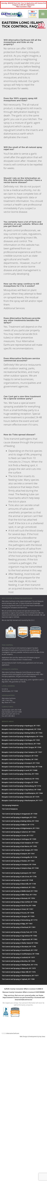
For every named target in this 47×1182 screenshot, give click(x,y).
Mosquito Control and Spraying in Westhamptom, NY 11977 (22, 800)
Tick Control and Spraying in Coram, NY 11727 (17, 835)
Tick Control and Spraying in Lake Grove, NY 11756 (19, 877)
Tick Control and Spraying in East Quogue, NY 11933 (20, 850)
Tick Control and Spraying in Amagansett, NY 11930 (19, 814)
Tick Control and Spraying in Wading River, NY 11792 (20, 965)
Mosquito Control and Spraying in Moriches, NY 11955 (20, 774)
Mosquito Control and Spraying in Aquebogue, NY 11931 (21, 726)
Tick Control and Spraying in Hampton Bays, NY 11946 (20, 868)
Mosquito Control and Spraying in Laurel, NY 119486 (19, 770)
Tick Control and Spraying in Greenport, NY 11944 (19, 864)
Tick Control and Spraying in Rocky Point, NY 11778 (19, 932)
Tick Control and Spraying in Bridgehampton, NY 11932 (20, 828)
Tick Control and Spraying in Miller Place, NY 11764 (19, 895)
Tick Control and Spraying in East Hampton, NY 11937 (20, 843)
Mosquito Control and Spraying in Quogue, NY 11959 (20, 782)
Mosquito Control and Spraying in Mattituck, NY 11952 (20, 779)
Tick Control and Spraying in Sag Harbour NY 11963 (19, 936)
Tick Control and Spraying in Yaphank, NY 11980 (18, 979)
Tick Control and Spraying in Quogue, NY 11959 (18, 916)
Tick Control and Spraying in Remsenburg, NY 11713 (19, 920)
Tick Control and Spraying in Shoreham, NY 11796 (19, 947)
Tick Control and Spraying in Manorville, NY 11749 (19, 884)
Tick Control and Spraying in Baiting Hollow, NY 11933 (20, 821)
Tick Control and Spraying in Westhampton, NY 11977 (20, 976)
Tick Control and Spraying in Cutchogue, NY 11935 (19, 839)
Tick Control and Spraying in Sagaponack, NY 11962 (19, 939)
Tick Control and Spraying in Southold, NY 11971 (18, 957)
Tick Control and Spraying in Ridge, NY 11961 (17, 924)
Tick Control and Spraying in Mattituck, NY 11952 (18, 887)
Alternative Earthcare (12, 1033)
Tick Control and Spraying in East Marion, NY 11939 (19, 846)
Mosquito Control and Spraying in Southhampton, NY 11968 (22, 793)
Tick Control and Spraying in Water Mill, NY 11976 (19, 972)
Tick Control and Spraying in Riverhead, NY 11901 (18, 927)
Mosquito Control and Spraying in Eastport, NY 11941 (20, 756)
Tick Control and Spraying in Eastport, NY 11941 (18, 854)
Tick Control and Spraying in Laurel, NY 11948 (17, 880)
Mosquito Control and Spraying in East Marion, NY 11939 (21, 744)
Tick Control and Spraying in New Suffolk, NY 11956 (19, 902)
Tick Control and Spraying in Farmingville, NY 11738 (19, 857)
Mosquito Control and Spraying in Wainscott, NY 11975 (20, 797)
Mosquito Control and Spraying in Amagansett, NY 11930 (21, 729)
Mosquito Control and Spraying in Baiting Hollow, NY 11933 (22, 733)
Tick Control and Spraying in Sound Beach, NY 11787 (19, 950)
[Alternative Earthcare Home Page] (12, 14)
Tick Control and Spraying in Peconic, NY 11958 (18, 913)
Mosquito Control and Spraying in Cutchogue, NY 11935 (21, 740)
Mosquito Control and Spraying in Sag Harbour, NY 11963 (21, 790)
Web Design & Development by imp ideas (32, 1036)
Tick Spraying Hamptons (10, 805)
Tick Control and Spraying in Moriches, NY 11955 (18, 961)
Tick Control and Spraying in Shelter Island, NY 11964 (20, 943)
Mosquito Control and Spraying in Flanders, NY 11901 (20, 759)
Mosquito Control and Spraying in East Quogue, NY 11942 (21, 747)
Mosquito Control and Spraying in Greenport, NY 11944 (21, 763)
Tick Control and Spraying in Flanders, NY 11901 (18, 861)
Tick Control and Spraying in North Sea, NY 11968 (19, 906)
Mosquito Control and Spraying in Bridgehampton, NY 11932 (22, 736)
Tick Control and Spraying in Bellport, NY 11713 (18, 825)
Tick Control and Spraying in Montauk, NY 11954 (18, 898)
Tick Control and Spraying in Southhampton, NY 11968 (20, 954)
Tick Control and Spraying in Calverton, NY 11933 (18, 832)
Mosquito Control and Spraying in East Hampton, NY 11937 (22, 752)
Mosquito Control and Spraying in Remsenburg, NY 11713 (21, 786)
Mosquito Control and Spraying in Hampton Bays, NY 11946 (22, 767)
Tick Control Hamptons (10, 809)
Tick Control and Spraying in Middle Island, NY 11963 (19, 891)
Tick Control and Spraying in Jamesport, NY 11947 (19, 873)
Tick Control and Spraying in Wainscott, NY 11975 (19, 968)
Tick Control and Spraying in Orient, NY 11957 (17, 909)
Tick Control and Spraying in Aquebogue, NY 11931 (19, 817)
